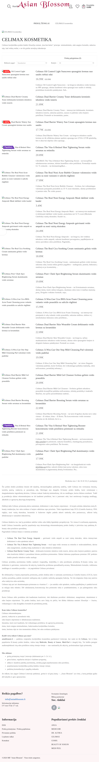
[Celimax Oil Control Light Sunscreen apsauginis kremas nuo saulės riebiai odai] (17, 74)
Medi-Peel (66, 642)
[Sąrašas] (13, 58)
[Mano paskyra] (70, 5)
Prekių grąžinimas (23, 729)
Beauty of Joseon (54, 642)
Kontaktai (5, 741)
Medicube (43, 642)
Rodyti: (54, 63)
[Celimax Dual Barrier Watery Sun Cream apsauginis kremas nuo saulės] (17, 123)
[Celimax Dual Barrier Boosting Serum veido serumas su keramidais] (17, 402)
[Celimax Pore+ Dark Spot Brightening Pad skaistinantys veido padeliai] (17, 454)
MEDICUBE (56, 729)
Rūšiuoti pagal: (9, 63)
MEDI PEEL (56, 748)
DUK (4, 725)
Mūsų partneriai (57, 697)
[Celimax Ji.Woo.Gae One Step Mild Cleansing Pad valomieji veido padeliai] (17, 352)
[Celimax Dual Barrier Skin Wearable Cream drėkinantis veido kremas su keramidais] (17, 327)
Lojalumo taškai (8, 737)
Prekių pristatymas (8, 729)
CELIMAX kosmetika (64, 23)
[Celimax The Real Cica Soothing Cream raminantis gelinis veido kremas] (17, 251)
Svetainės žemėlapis (59, 694)
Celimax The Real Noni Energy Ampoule (23, 538)
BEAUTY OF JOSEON (60, 744)
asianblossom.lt (7, 639)
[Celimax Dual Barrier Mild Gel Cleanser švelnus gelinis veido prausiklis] (17, 378)
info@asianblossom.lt (15, 699)
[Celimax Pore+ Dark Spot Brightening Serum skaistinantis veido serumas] (17, 277)
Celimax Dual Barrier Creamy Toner (20, 551)
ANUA (54, 725)
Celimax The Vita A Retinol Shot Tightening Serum (26, 545)
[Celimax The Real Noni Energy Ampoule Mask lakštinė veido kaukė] (17, 199)
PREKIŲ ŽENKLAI (42, 23)
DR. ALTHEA (56, 733)
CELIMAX (55, 737)
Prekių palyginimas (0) (72, 58)
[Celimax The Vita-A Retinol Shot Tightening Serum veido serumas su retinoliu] (17, 150)
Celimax (84, 639)
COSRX (54, 741)
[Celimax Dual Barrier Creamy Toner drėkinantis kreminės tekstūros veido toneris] (17, 99)
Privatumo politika (9, 733)
